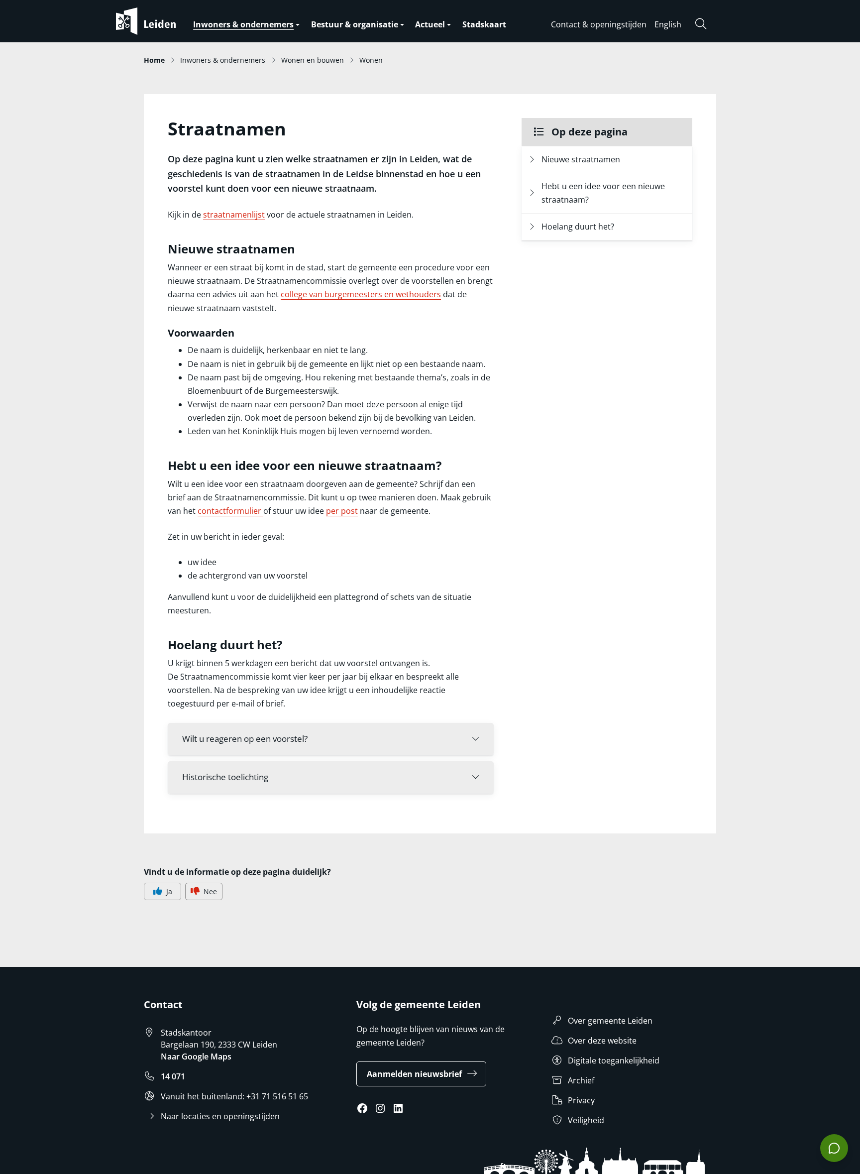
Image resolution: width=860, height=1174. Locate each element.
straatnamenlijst (234, 214)
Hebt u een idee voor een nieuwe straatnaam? (603, 193)
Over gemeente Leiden (610, 1020)
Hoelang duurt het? (577, 226)
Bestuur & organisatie (354, 24)
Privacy (581, 1100)
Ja (169, 891)
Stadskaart (484, 24)
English (667, 24)
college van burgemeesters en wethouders (361, 294)
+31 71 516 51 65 (277, 1096)
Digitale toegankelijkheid (613, 1060)
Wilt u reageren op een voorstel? (245, 738)
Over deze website (602, 1040)
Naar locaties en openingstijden (220, 1116)
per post (342, 510)
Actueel (430, 24)
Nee (210, 891)
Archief (581, 1080)
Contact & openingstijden (598, 24)
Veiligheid (586, 1120)
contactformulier (230, 510)
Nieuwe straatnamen (580, 159)
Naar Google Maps (196, 1056)
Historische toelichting (225, 777)
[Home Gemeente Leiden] (166, 21)
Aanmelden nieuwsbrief (414, 1073)
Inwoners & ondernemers (243, 24)
